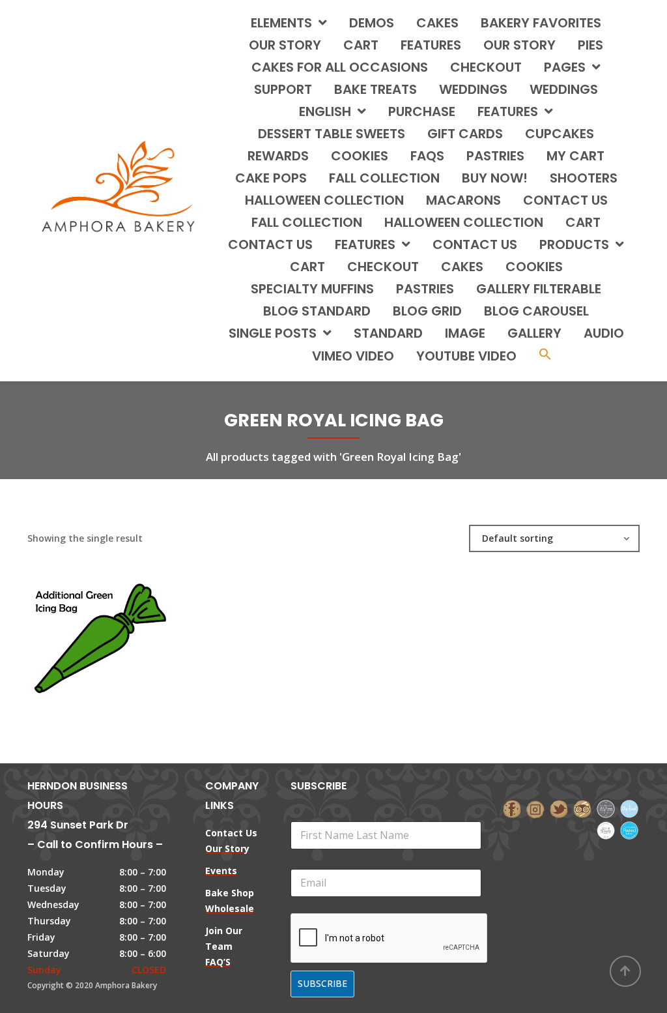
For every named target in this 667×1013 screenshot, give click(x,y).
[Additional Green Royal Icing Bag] (74, 635)
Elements (281, 23)
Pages (565, 67)
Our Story (285, 45)
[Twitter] (558, 808)
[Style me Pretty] (605, 829)
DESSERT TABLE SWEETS (331, 134)
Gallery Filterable (538, 289)
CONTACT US (565, 200)
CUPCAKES (559, 134)
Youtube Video (466, 356)
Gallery (534, 333)
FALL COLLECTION (384, 178)
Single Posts (273, 333)
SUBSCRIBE (322, 983)
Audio (604, 333)
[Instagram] (535, 808)
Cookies (534, 266)
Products (574, 244)
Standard (388, 333)
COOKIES (359, 156)
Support (283, 89)
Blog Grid (427, 311)
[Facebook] (512, 808)
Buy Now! (495, 178)
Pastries (425, 289)
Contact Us (475, 244)
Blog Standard (317, 311)
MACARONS (463, 200)
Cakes (462, 266)
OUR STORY (519, 45)
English (325, 111)
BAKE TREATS (375, 89)
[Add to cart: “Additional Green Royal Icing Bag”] (118, 635)
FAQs (427, 156)
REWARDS (278, 156)
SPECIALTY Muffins (312, 289)
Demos (371, 23)
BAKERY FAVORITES (541, 23)
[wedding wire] (629, 829)
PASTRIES (495, 156)
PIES (590, 45)
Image (465, 333)
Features (431, 45)
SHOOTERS (583, 178)
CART (583, 222)
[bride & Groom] (605, 808)
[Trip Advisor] (582, 808)
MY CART (575, 156)
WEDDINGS (473, 89)
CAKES (437, 23)
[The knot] (629, 808)
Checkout (486, 67)
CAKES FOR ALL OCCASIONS (339, 67)
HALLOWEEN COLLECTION (324, 200)
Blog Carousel (536, 311)
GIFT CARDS (465, 134)
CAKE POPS (271, 178)
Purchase (421, 111)
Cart (360, 45)
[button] (545, 355)
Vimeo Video (353, 356)
